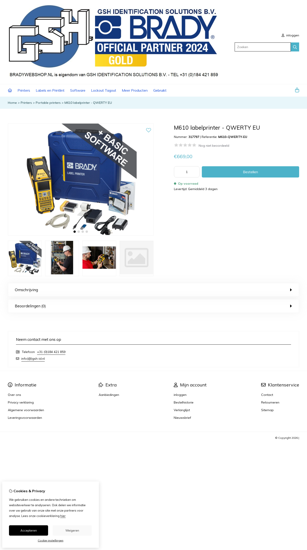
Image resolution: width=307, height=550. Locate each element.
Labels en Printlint (50, 90)
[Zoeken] (295, 46)
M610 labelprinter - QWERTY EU (88, 103)
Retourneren (270, 402)
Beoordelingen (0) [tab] (30, 306)
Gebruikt (160, 90)
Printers (24, 90)
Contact (267, 395)
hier (63, 516)
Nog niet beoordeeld (214, 146)
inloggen (292, 35)
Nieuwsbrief (182, 418)
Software (77, 90)
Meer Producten (135, 90)
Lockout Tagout (103, 90)
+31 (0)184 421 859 (51, 352)
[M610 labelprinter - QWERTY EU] (81, 235)
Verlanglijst (182, 410)
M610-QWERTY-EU (232, 137)
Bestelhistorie (184, 402)
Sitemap (267, 410)
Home (12, 103)
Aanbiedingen (109, 395)
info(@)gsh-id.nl (33, 359)
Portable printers (48, 103)
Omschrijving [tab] (26, 289)
